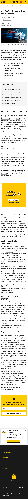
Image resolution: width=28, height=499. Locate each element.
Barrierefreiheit (6, 495)
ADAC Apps (5, 446)
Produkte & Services (7, 452)
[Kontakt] (17, 2)
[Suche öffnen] (11, 2)
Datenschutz (22, 487)
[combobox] (14, 408)
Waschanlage (9, 252)
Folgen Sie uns (6, 457)
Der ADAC (5, 462)
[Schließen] (25, 431)
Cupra (3, 130)
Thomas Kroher (7, 20)
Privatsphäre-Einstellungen (9, 490)
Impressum (5, 487)
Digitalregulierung (7, 493)
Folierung (4, 174)
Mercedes (4, 119)
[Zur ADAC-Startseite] (3, 2)
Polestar (10, 130)
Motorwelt (5, 468)
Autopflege (12, 6)
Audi (8, 119)
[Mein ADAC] (14, 2)
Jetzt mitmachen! (13, 441)
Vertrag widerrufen (21, 493)
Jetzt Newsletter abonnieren (14, 413)
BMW (21, 117)
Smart (18, 119)
